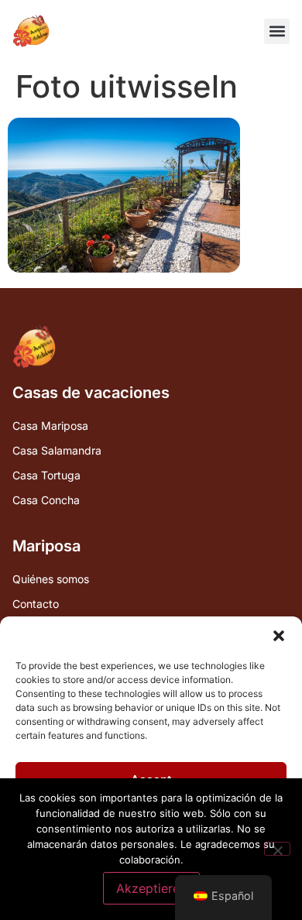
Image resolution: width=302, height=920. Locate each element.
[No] (277, 849)
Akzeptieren (151, 888)
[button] (279, 636)
